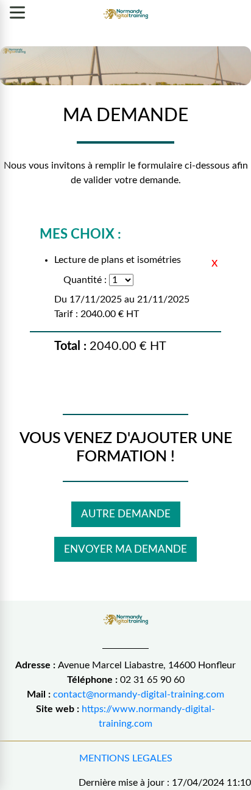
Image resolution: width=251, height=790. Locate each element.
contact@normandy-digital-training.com (138, 694)
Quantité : (85, 280)
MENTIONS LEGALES (125, 758)
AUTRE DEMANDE (126, 514)
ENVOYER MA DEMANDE (125, 549)
